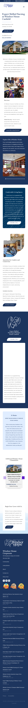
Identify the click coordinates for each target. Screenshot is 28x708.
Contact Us (5, 573)
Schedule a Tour (8, 31)
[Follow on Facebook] (4, 581)
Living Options (6, 565)
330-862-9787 (7, 1)
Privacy (4, 695)
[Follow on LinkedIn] (9, 581)
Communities (6, 561)
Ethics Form (5, 576)
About (4, 569)
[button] (23, 166)
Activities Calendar (9, 304)
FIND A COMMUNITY (20, 1)
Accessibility (11, 695)
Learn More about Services (12, 130)
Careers (9, 527)
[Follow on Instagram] (6, 581)
